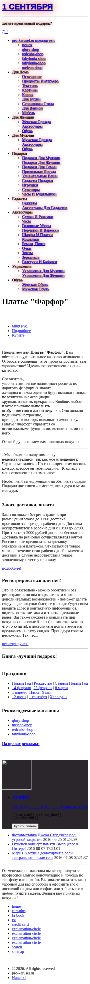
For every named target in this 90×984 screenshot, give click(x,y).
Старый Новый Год (71, 683)
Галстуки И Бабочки (39, 262)
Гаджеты (29, 203)
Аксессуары (32, 126)
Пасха (34, 692)
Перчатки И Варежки (40, 230)
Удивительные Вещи (40, 176)
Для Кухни (31, 99)
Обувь (27, 131)
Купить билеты (25, 826)
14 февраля (21, 688)
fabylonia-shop (34, 58)
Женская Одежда (36, 122)
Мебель (28, 113)
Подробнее (21, 331)
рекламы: (31, 744)
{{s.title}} (21, 797)
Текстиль (30, 85)
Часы (26, 221)
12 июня (19, 697)
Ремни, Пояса (33, 244)
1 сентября (27, 6)
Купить (18, 335)
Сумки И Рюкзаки (37, 216)
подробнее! (11, 568)
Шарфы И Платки (37, 235)
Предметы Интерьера (40, 81)
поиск (27, 45)
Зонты (27, 253)
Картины (30, 90)
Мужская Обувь (35, 289)
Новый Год (21, 683)
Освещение (32, 76)
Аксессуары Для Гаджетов (44, 207)
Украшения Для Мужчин (43, 271)
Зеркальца (30, 257)
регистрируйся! (15, 644)
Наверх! (19, 977)
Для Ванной (32, 108)
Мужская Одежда (37, 140)
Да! (5, 32)
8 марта (61, 688)
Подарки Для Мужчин (41, 158)
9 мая (46, 692)
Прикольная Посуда (39, 171)
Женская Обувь (35, 284)
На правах (11, 744)
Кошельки (30, 239)
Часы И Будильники (39, 194)
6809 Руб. (20, 326)
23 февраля (43, 688)
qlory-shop (30, 49)
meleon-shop (32, 67)
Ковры (27, 94)
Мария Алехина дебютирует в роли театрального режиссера (42, 855)
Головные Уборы (36, 226)
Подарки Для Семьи (39, 167)
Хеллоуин (58, 697)
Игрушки (30, 185)
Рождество (43, 683)
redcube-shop (32, 54)
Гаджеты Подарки (37, 180)
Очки (26, 248)
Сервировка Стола (38, 103)
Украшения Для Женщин (43, 275)
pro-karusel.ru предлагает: (33, 40)
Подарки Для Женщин (41, 162)
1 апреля (19, 692)
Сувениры (31, 189)
